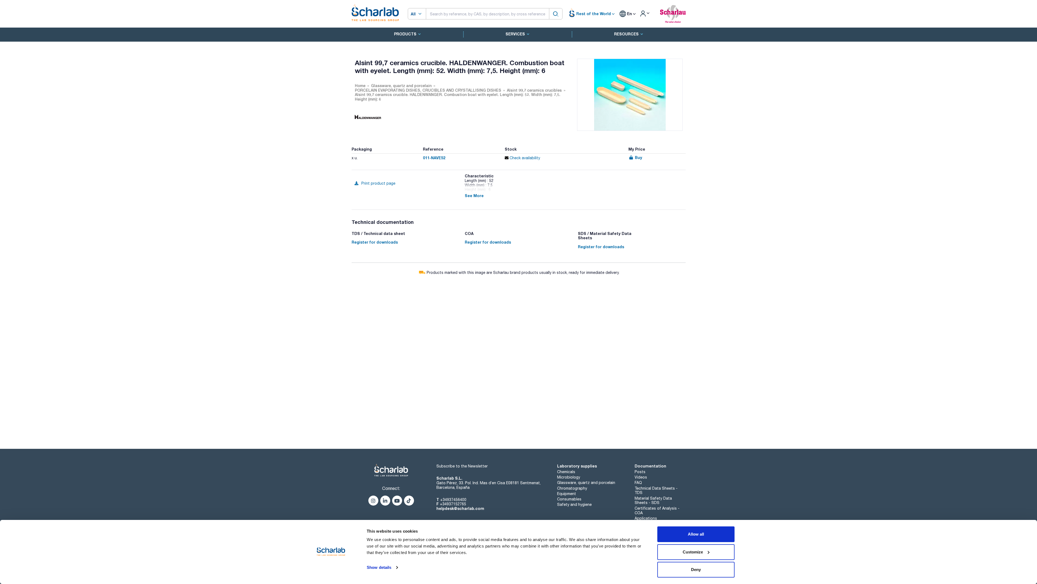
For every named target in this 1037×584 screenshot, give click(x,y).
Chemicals (566, 472)
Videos (641, 477)
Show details (379, 567)
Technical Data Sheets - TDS (656, 490)
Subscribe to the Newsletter (462, 466)
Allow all (696, 534)
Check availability (524, 158)
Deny (696, 569)
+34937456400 (453, 499)
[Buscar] (556, 13)
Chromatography (572, 488)
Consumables (569, 499)
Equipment (566, 494)
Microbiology (568, 477)
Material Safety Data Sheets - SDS (653, 500)
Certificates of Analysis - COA (657, 510)
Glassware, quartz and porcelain (586, 482)
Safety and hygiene (574, 504)
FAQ (638, 482)
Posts (640, 472)
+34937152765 (453, 504)
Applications (646, 518)
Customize (693, 552)
